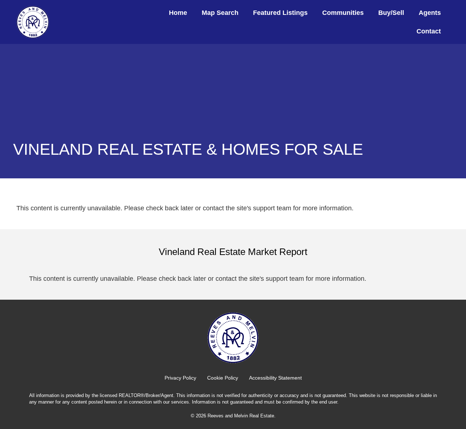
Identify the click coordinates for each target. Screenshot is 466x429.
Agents (430, 12)
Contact (428, 31)
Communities (343, 12)
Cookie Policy (222, 378)
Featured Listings (280, 12)
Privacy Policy (180, 378)
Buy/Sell (391, 12)
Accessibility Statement (275, 378)
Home (178, 12)
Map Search (220, 12)
